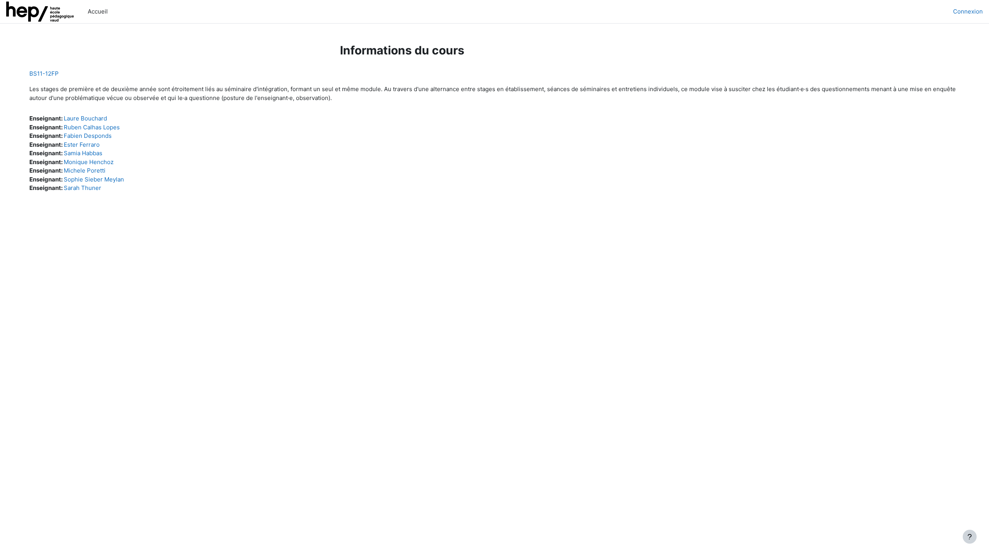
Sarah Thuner (82, 188)
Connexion (968, 11)
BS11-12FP (44, 73)
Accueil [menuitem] (98, 11)
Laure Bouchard (85, 118)
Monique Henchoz (89, 162)
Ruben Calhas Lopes (92, 127)
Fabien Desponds (88, 135)
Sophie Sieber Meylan (94, 179)
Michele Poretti (84, 170)
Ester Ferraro (82, 144)
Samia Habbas (83, 153)
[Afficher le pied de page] (970, 537)
